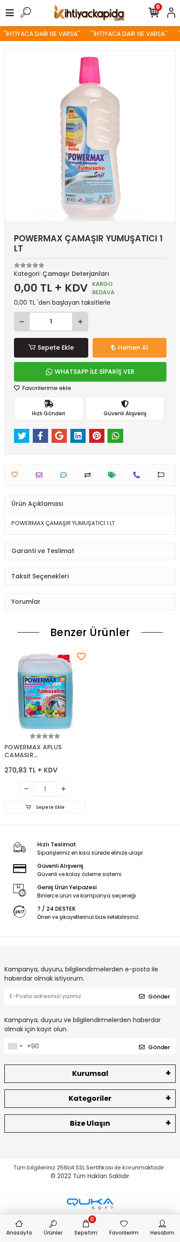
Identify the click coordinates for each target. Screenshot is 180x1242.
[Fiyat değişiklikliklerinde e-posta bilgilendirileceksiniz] (114, 475)
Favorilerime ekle (46, 388)
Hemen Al (133, 347)
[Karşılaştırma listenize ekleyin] (89, 475)
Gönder (159, 996)
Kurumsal (90, 1073)
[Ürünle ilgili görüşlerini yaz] (65, 475)
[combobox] (15, 1046)
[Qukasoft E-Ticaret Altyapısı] (90, 1203)
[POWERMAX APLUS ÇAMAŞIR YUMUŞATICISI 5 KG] (45, 690)
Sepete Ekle (56, 347)
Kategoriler (90, 1098)
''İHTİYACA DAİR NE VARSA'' (38, 33)
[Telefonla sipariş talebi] (138, 475)
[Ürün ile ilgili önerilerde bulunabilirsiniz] (163, 475)
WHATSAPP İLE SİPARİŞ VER (95, 371)
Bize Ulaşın (90, 1123)
